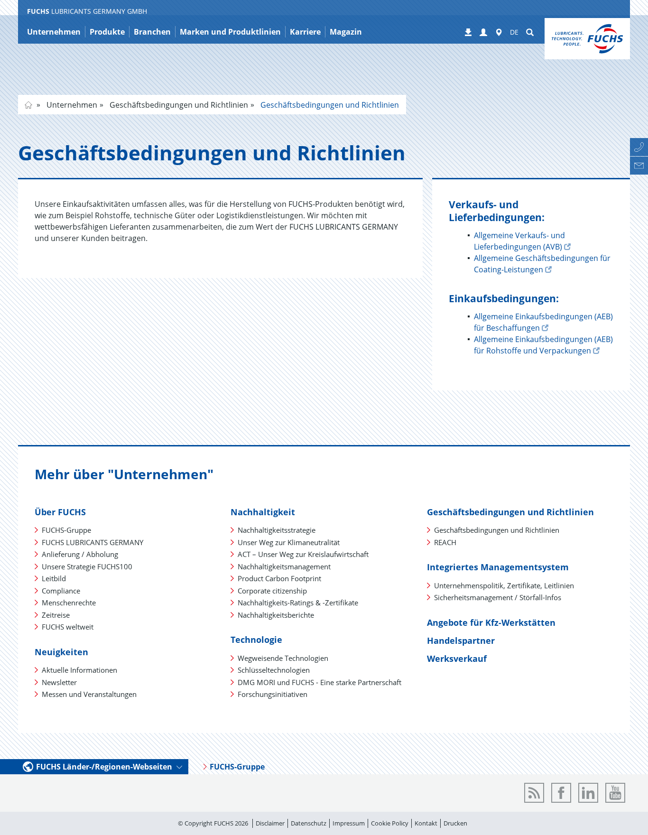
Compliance (61, 590)
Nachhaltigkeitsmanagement (284, 566)
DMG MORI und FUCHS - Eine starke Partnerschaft (319, 682)
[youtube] (615, 793)
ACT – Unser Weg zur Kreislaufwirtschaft (303, 554)
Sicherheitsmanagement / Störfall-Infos (497, 597)
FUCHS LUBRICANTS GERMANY (92, 542)
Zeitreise (56, 615)
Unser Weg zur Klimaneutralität (289, 542)
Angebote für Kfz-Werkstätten (491, 622)
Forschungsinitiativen (272, 694)
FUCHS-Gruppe (66, 530)
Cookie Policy (389, 823)
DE (514, 32)
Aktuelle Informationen (79, 670)
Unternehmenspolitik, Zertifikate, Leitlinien (504, 585)
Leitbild (54, 578)
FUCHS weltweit (67, 626)
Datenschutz (308, 823)
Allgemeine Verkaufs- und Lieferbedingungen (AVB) (519, 241)
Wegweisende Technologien (283, 658)
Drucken (455, 823)
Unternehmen (71, 105)
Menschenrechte (69, 602)
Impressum (349, 823)
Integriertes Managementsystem (498, 567)
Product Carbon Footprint (279, 578)
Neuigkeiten (61, 652)
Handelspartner (461, 640)
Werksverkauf (457, 658)
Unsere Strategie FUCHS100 (87, 566)
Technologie (256, 639)
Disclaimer (270, 823)
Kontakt (426, 823)
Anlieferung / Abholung (80, 554)
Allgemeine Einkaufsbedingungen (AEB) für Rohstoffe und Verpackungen (543, 345)
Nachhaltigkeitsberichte (276, 615)
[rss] (534, 793)
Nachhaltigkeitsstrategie (276, 530)
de (28, 105)
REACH (445, 542)
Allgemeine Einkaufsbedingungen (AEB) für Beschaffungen (543, 322)
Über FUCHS (60, 512)
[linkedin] (588, 793)
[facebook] (561, 793)
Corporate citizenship (272, 590)
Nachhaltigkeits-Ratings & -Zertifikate (298, 602)
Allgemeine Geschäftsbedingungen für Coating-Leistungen (542, 264)
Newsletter (59, 682)
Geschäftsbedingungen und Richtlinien (178, 105)
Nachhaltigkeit (263, 512)
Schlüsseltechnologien (274, 670)
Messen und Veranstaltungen (89, 694)
